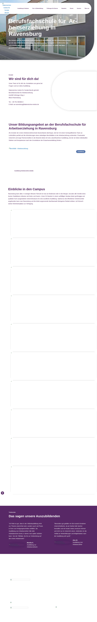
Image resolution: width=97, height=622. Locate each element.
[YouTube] (50, 607)
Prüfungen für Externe (52, 8)
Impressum (43, 600)
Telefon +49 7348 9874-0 (18, 594)
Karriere (79, 8)
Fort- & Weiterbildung (37, 8)
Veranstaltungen (44, 592)
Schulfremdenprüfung (46, 585)
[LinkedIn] (46, 607)
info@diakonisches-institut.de (19, 597)
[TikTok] (53, 607)
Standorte (63, 8)
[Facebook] (40, 607)
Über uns (87, 8)
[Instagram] (43, 607)
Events (71, 8)
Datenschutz (43, 602)
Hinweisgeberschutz (46, 605)
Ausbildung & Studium (23, 8)
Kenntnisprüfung (45, 587)
